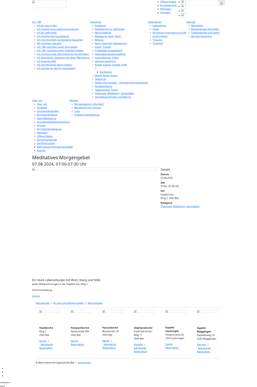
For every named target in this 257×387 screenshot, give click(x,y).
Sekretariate (43, 303)
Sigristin (138, 344)
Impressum (84, 362)
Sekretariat (46, 344)
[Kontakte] (6, 368)
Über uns (37, 100)
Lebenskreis (154, 22)
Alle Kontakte (95, 303)
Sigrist (42, 341)
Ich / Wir (36, 22)
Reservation (46, 348)
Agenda (190, 22)
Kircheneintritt (168, 5)
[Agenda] (6, 372)
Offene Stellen (168, 1)
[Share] (3, 382)
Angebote (95, 22)
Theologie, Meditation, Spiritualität (180, 206)
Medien (74, 100)
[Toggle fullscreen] (6, 382)
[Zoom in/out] (8, 382)
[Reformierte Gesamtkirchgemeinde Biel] (183, 6)
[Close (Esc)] (1, 382)
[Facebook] (183, 15)
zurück (36, 296)
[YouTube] (183, 10)
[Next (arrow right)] (3, 386)
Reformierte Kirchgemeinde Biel (55, 147)
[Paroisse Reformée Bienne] (183, 2)
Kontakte (165, 12)
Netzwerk (165, 9)
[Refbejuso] (6, 375)
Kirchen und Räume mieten (68, 303)
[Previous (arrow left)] (1, 386)
